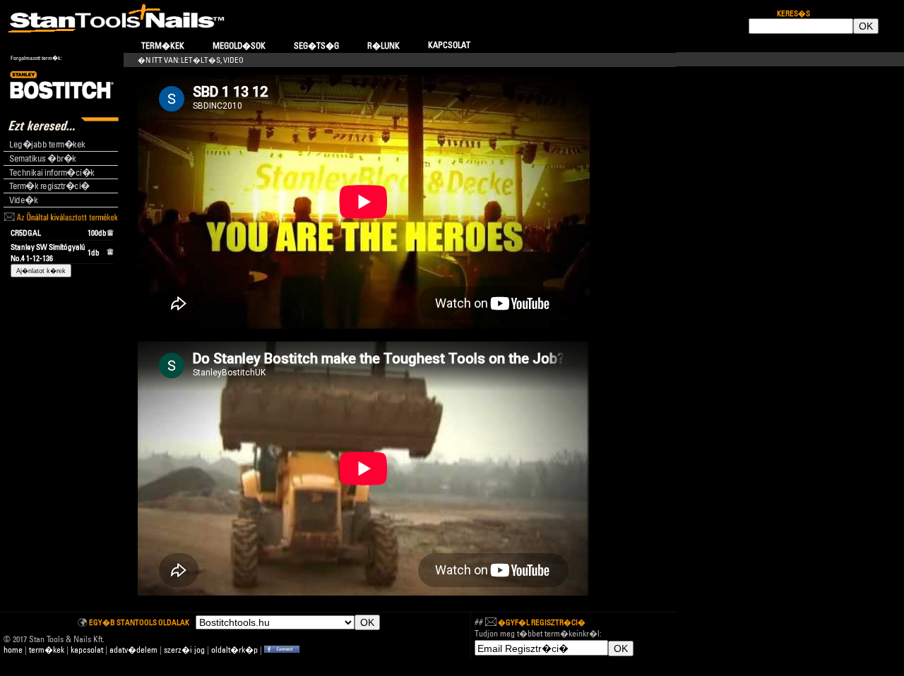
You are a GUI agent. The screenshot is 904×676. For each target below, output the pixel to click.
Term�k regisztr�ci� (49, 185)
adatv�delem (133, 649)
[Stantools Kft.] (281, 649)
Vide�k (23, 199)
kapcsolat (87, 649)
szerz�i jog (184, 649)
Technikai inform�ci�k (52, 172)
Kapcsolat (449, 45)
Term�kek (162, 45)
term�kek (46, 649)
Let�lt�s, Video (212, 60)
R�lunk (383, 45)
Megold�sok (239, 45)
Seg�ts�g (316, 45)
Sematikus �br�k (42, 158)
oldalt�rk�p (234, 649)
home (13, 649)
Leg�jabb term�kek (47, 144)
